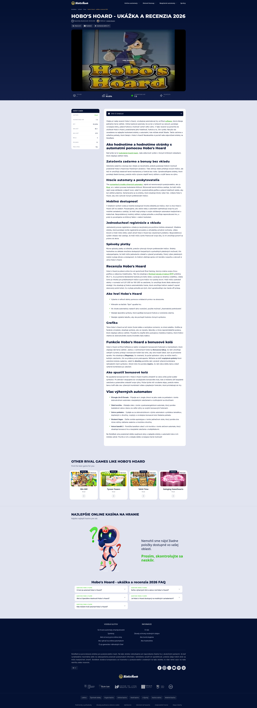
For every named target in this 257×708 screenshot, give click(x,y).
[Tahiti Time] (143, 485)
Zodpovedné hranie (161, 705)
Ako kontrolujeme (147, 637)
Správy (183, 3)
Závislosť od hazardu (143, 705)
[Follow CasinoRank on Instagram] (164, 668)
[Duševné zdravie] (160, 687)
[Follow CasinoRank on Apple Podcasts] (184, 668)
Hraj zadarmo (128, 60)
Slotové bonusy (148, 3)
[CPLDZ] (126, 687)
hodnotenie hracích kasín (128, 153)
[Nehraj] (146, 687)
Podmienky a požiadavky (83, 705)
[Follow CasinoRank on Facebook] (160, 668)
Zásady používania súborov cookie (107, 705)
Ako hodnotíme (147, 641)
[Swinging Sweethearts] (173, 485)
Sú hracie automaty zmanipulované (111, 630)
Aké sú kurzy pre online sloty (111, 637)
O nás (147, 630)
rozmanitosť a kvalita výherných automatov (126, 184)
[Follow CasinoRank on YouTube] (174, 668)
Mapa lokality (177, 705)
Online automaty (131, 3)
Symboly (111, 633)
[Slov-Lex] (104, 687)
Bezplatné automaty (167, 3)
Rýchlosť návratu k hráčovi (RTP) (161, 274)
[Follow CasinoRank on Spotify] (179, 668)
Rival (96, 115)
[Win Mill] (84, 485)
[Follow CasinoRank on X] (169, 668)
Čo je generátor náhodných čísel (111, 644)
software (168, 121)
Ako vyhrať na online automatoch (111, 641)
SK (73, 668)
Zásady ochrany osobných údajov (147, 633)
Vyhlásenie (127, 705)
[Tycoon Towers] (113, 485)
